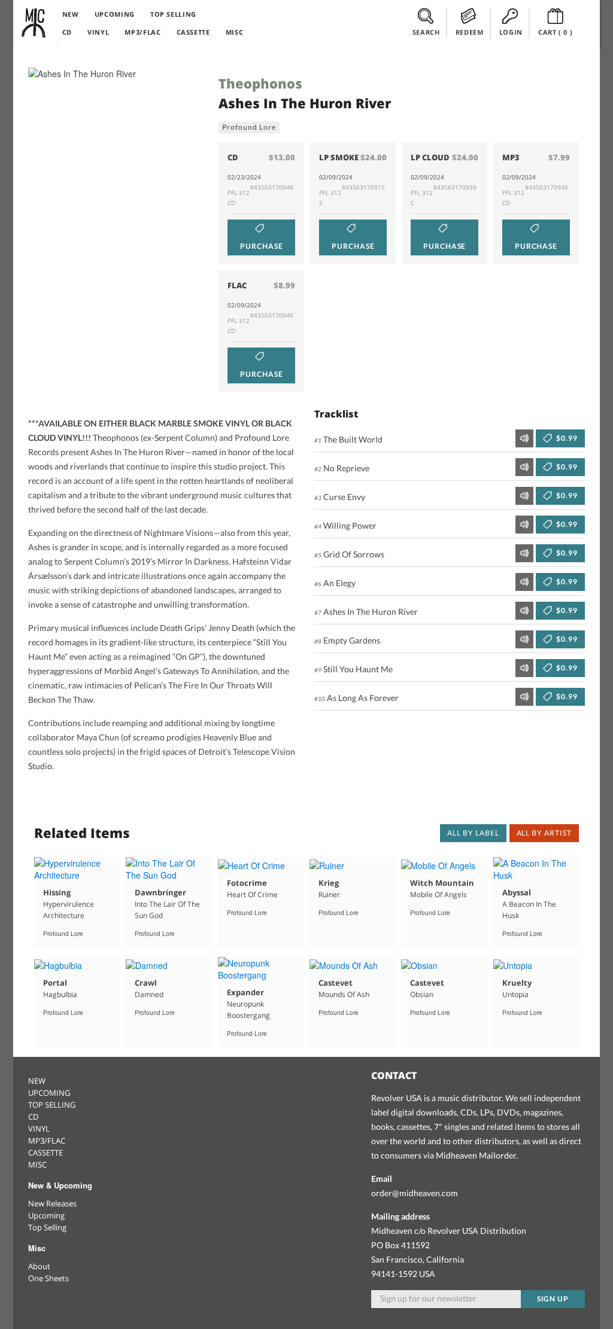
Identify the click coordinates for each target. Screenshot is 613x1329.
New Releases (52, 1203)
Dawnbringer (160, 892)
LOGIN (511, 32)
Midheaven (34, 23)
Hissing (57, 892)
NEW (70, 14)
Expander (245, 992)
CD (67, 32)
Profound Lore (248, 127)
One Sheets (48, 1278)
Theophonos (260, 83)
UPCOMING (115, 14)
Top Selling (47, 1227)
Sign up (553, 1298)
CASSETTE (193, 32)
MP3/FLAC (142, 32)
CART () (555, 32)
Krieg (328, 882)
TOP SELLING (173, 14)
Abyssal (516, 892)
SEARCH (426, 32)
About (39, 1266)
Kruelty (517, 982)
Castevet (335, 982)
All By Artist (544, 832)
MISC (235, 32)
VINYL (98, 32)
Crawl (146, 982)
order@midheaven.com (414, 1193)
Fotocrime (247, 882)
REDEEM (470, 32)
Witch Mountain (442, 882)
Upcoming (46, 1215)
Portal (55, 982)
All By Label (473, 832)
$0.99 (566, 438)
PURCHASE (261, 246)
